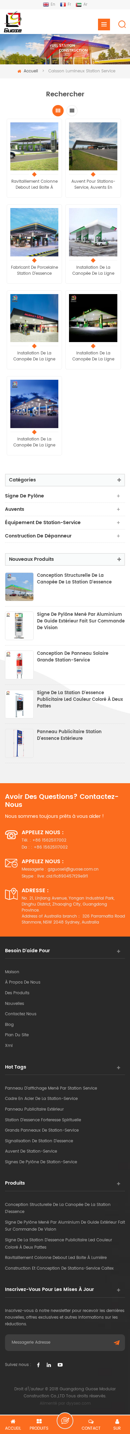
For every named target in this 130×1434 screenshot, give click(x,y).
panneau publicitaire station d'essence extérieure (69, 735)
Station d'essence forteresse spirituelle (43, 1120)
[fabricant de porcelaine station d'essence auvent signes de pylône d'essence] (34, 232)
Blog (9, 1025)
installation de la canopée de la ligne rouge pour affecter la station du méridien (93, 271)
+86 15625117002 (49, 840)
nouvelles (14, 1004)
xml (9, 1046)
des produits (17, 993)
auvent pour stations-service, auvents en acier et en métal (93, 185)
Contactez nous (20, 1014)
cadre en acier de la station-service (41, 1099)
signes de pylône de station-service (41, 1162)
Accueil (31, 71)
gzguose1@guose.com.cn (73, 869)
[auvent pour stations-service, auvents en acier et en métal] (93, 146)
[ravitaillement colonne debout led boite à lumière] (34, 146)
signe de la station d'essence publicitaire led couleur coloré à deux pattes (80, 700)
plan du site (17, 1035)
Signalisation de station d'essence (39, 1141)
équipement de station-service (43, 522)
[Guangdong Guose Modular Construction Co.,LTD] (12, 21)
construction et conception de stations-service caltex (59, 1268)
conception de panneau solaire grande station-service (72, 657)
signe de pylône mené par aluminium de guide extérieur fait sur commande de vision (81, 621)
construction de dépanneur (38, 536)
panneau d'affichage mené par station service (51, 1088)
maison (12, 972)
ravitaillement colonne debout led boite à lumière (34, 185)
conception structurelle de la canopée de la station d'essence (74, 579)
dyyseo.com (78, 1403)
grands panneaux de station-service (42, 1130)
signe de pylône (24, 496)
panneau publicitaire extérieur (34, 1109)
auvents (14, 509)
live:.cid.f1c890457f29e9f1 (62, 876)
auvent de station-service (31, 1151)
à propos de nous (22, 982)
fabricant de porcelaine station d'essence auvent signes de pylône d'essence (34, 271)
